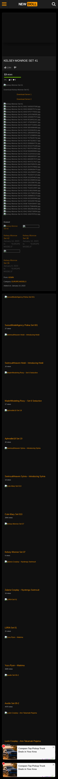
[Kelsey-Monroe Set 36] (12, 254)
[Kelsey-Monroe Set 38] (31, 229)
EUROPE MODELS (19, 282)
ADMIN (11, 277)
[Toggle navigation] (4, 4)
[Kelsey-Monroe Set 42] (12, 229)
